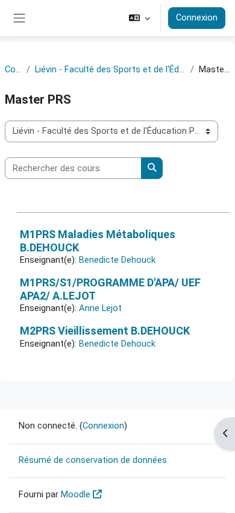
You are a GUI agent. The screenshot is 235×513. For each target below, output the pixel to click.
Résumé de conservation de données (93, 460)
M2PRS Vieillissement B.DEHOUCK (105, 330)
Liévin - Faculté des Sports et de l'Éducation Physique (110, 69)
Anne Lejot (100, 308)
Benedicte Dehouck (117, 259)
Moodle (75, 494)
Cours (13, 69)
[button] (139, 18)
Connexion (197, 17)
